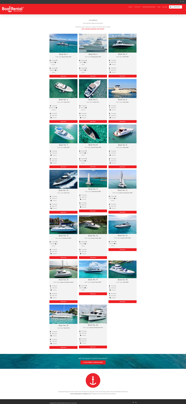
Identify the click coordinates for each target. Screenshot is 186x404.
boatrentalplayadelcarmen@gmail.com (80, 394)
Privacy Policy (74, 403)
